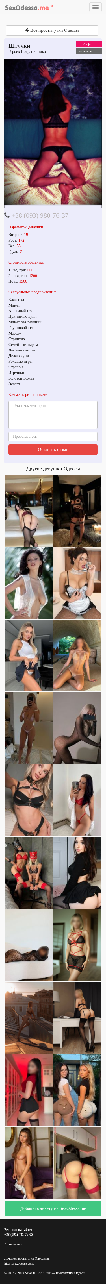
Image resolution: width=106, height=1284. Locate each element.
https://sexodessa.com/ (19, 1263)
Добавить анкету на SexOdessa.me (53, 1208)
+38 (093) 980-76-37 (39, 215)
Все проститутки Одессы (54, 30)
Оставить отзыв (53, 449)
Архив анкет (13, 1244)
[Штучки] (53, 132)
